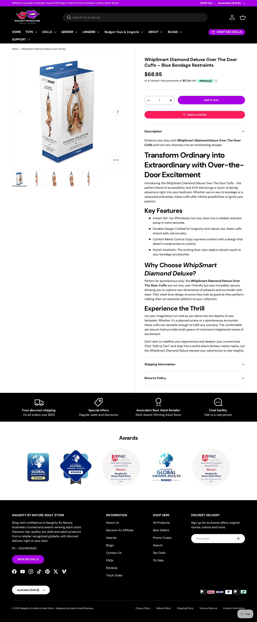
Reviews (111, 568)
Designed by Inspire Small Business (74, 608)
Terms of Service (208, 608)
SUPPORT (19, 39)
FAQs (109, 560)
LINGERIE (88, 32)
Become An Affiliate (119, 530)
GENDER (67, 32)
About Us (112, 523)
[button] (243, 17)
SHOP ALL (206, 3)
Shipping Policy (185, 608)
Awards (111, 538)
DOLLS (47, 32)
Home (15, 49)
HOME (16, 32)
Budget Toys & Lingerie (122, 32)
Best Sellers (161, 530)
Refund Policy (164, 608)
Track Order (114, 575)
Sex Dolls (159, 553)
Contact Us (114, 553)
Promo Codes (162, 538)
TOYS (29, 32)
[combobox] (135, 17)
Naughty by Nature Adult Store (37, 608)
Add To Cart (211, 100)
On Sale (158, 560)
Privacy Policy (143, 608)
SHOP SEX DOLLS (28, 559)
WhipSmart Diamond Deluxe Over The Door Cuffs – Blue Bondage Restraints (44, 49)
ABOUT (153, 32)
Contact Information (234, 608)
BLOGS (173, 32)
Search (158, 545)
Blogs (110, 545)
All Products (161, 523)
